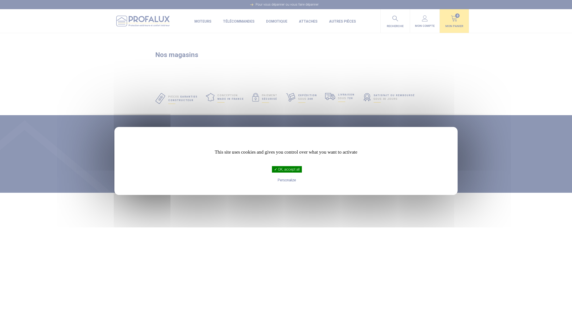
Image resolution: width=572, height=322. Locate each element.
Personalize (287, 180)
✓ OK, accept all (287, 169)
